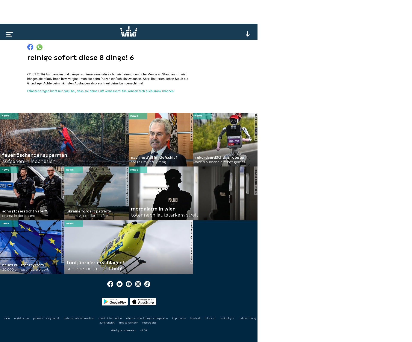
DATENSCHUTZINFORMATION (79, 318)
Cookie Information (110, 318)
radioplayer (227, 318)
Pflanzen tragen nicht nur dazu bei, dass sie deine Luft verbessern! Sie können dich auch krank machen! (100, 91)
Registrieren (21, 318)
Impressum (179, 318)
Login (7, 318)
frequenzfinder (128, 322)
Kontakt (195, 318)
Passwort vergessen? (46, 318)
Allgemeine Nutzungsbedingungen (147, 318)
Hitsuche (210, 318)
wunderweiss (128, 330)
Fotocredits (149, 322)
